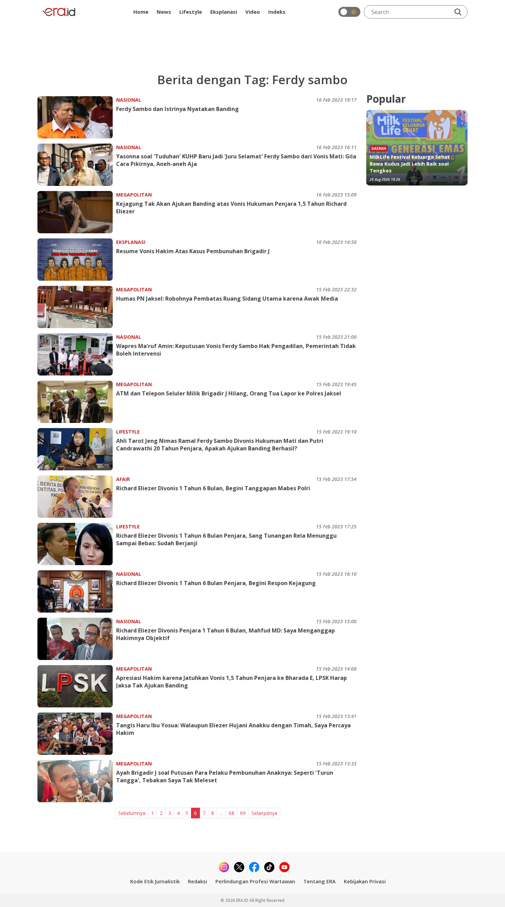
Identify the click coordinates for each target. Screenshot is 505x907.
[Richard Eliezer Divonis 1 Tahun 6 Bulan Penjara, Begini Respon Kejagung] (76, 591)
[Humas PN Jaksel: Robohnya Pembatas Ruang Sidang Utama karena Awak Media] (76, 307)
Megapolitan (134, 194)
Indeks (276, 11)
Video (252, 11)
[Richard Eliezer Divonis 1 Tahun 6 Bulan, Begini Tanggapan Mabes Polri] (76, 496)
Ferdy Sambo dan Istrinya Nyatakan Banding (177, 109)
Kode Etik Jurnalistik (155, 881)
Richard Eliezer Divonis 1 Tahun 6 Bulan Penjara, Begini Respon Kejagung (216, 583)
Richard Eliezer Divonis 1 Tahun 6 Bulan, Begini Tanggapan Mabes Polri (213, 488)
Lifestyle (190, 11)
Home (140, 11)
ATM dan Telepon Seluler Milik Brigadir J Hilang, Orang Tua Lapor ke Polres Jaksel (228, 393)
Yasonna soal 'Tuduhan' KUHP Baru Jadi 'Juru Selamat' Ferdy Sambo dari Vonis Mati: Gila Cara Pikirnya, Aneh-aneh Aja (236, 160)
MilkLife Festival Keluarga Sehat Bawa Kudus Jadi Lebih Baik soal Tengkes (410, 164)
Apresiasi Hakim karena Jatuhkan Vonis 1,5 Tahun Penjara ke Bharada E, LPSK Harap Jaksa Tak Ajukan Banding (231, 681)
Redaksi (197, 881)
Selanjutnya (264, 813)
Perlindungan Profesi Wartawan (255, 881)
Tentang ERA (319, 881)
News (164, 11)
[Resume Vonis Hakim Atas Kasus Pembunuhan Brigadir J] (76, 259)
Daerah (378, 148)
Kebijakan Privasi (365, 881)
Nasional (128, 100)
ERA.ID (242, 900)
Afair (123, 479)
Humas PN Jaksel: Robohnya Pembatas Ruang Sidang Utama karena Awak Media (227, 298)
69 (243, 813)
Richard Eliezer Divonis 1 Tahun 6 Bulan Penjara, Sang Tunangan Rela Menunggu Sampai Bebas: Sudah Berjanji (226, 539)
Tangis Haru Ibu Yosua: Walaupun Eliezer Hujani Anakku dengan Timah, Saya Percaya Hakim (233, 729)
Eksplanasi (223, 11)
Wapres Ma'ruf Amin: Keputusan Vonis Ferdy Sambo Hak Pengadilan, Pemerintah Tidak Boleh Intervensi (236, 349)
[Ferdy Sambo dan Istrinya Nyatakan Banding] (76, 117)
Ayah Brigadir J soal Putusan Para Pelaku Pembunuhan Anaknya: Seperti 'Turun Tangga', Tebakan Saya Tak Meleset (224, 776)
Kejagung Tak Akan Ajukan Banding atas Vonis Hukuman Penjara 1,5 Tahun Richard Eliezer (231, 207)
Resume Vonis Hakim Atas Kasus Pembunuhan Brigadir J (193, 251)
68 (231, 813)
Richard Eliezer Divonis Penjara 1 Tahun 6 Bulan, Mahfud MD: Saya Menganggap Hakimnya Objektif (225, 634)
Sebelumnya (131, 813)
